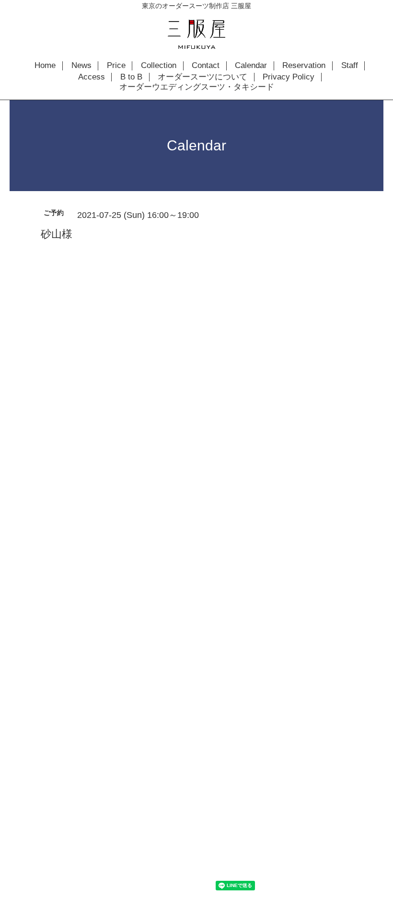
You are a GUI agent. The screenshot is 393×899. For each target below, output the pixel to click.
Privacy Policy (288, 77)
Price (116, 65)
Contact (206, 65)
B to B (131, 77)
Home (45, 65)
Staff (349, 65)
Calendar (251, 65)
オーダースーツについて (202, 77)
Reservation (303, 65)
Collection (158, 65)
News (81, 65)
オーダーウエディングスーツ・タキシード (196, 87)
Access (91, 77)
